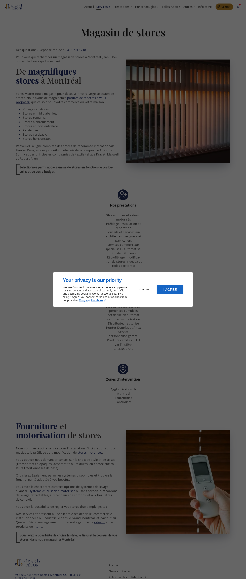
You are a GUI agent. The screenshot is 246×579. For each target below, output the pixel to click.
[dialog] (123, 289)
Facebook (97, 300)
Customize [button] (144, 289)
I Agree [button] (170, 289)
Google (83, 300)
